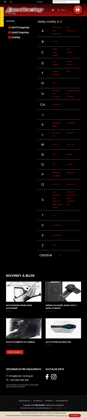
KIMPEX (54, 126)
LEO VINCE (55, 133)
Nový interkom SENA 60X (58, 342)
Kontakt (39, 2)
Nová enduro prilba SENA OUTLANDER (19, 306)
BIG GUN (55, 41)
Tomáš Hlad (54, 408)
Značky (15, 37)
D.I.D (53, 61)
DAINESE (69, 61)
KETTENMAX (71, 123)
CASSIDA (70, 52)
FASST (69, 71)
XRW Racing (56, 235)
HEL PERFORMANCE (73, 91)
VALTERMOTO (57, 225)
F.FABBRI (55, 71)
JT (53, 115)
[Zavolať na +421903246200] (7, 2)
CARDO (55, 52)
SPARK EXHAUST (57, 204)
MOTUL (54, 144)
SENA (54, 198)
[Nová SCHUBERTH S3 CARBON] (23, 328)
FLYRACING (56, 75)
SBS (53, 192)
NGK (53, 154)
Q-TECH (55, 184)
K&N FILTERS (56, 123)
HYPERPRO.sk (49, 401)
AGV (68, 28)
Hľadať (82, 2)
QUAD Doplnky (20, 32)
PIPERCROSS (56, 173)
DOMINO (55, 65)
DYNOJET (70, 65)
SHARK (69, 198)
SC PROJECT (71, 192)
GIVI (53, 83)
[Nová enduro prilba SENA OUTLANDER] (23, 291)
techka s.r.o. (63, 408)
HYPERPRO (70, 97)
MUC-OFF (70, 144)
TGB (53, 215)
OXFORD (70, 164)
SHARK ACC (56, 201)
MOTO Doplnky (20, 27)
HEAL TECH (56, 91)
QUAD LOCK (71, 184)
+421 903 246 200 (19, 380)
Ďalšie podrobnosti (61, 415)
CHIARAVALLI (56, 105)
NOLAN (69, 154)
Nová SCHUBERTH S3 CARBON (20, 342)
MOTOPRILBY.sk (37, 401)
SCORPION (56, 195)
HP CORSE (55, 97)
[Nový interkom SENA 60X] (63, 328)
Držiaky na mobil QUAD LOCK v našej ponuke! (61, 306)
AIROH (54, 31)
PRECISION (70, 173)
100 (59, 255)
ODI (53, 164)
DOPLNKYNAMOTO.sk (62, 401)
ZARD (54, 245)
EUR (62, 10)
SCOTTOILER (71, 195)
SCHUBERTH (71, 201)
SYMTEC (55, 208)
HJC (68, 94)
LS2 (53, 136)
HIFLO (54, 94)
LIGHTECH (70, 133)
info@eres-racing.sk (21, 376)
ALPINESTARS (56, 34)
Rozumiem (74, 415)
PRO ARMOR (56, 176)
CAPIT (69, 49)
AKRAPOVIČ (71, 31)
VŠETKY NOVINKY (15, 352)
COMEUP (55, 55)
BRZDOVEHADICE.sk (24, 401)
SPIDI (68, 204)
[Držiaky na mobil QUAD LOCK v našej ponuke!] (63, 291)
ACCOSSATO (57, 28)
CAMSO (55, 49)
